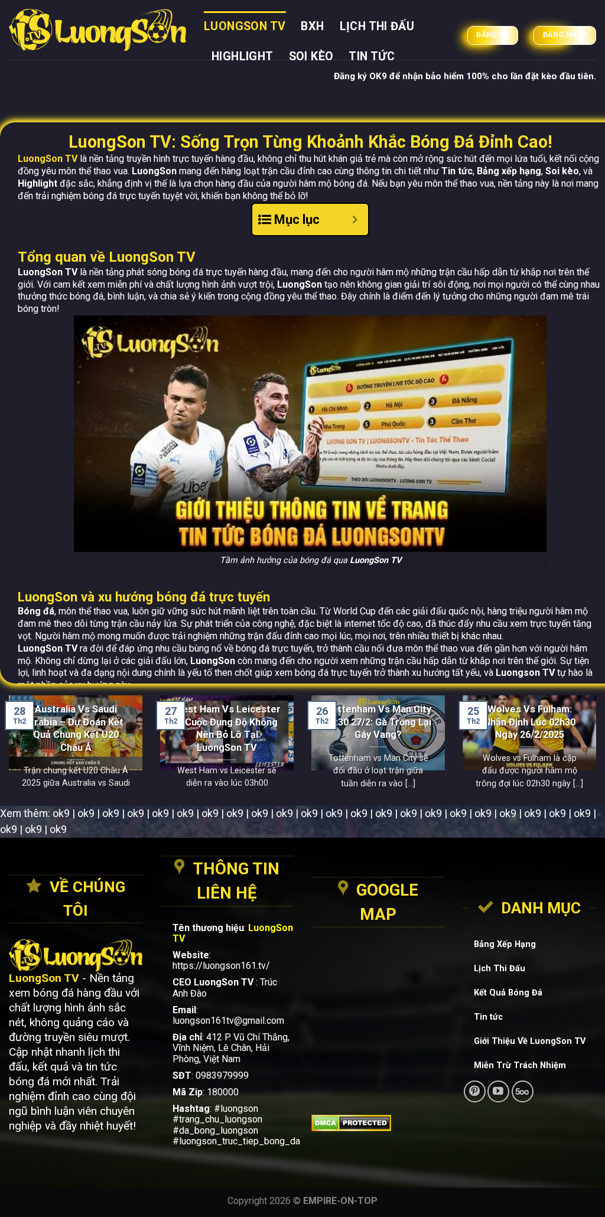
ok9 (61, 813)
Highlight (243, 56)
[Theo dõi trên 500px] (523, 1091)
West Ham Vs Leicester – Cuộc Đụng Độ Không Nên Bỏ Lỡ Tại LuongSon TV (227, 728)
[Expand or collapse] (354, 219)
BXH (312, 26)
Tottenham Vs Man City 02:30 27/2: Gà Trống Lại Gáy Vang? (378, 722)
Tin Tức (372, 56)
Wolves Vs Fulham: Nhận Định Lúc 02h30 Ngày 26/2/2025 (529, 722)
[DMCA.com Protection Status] (378, 1123)
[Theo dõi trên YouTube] (498, 1091)
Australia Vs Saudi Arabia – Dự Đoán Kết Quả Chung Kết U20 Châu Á (75, 728)
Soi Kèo (311, 56)
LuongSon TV (244, 26)
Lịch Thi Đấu (377, 26)
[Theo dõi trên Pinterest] (475, 1091)
